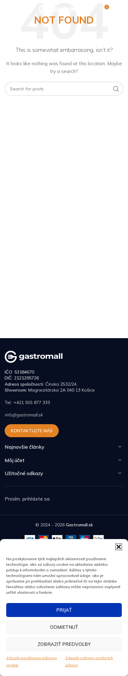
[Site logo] (64, 9)
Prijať (64, 610)
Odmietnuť (64, 627)
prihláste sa (36, 499)
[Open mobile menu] (8, 9)
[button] (119, 547)
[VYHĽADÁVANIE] (116, 89)
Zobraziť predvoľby (64, 644)
